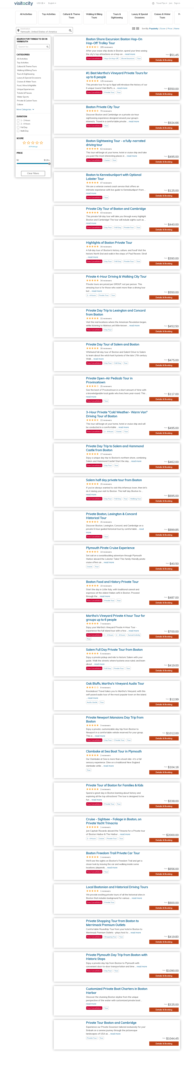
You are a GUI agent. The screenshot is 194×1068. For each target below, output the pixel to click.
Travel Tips (161, 3)
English (51, 3)
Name (176, 28)
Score (162, 28)
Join (170, 3)
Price (170, 28)
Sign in (177, 3)
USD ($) (40, 3)
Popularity (153, 28)
